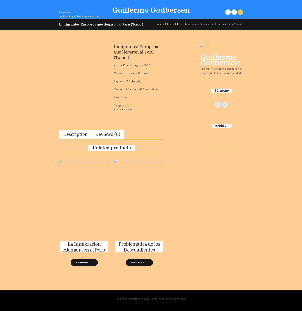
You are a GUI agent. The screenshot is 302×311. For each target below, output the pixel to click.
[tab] (75, 134)
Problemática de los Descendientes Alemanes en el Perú (139, 250)
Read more (82, 262)
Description (75, 134)
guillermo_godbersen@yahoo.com (79, 16)
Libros (168, 24)
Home (159, 24)
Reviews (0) (107, 134)
